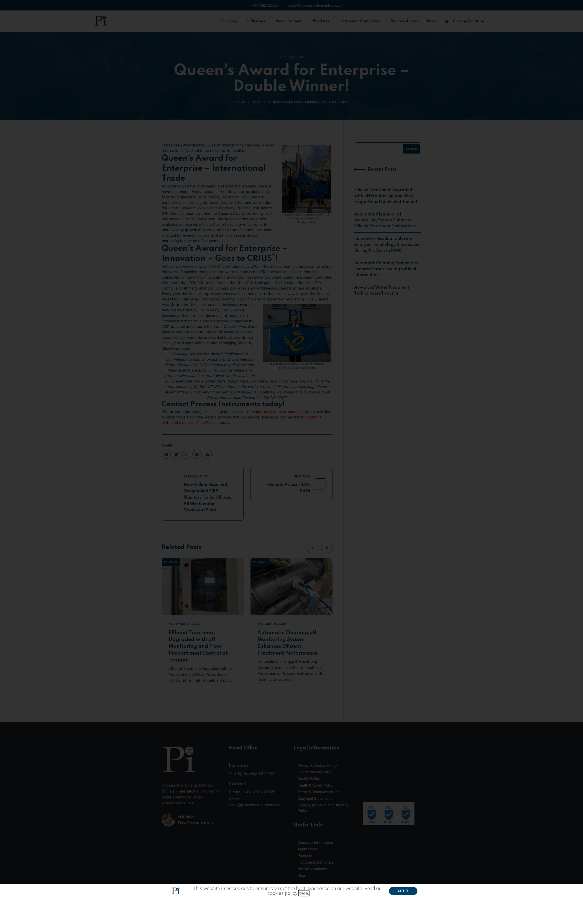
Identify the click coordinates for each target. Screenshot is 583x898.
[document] (291, 449)
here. (304, 893)
